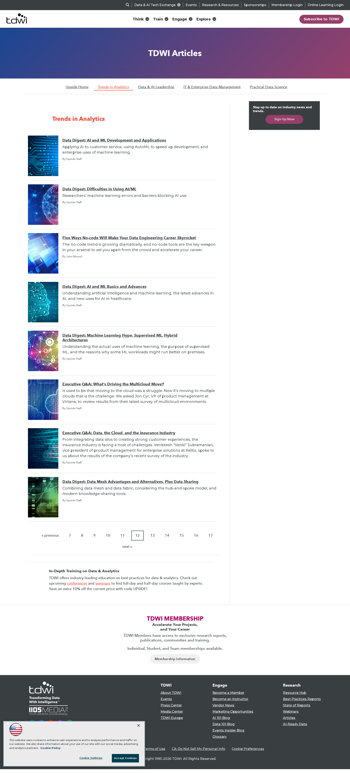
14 (167, 535)
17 (210, 535)
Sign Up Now (284, 119)
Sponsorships (255, 5)
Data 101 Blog (223, 724)
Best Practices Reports (302, 699)
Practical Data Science (268, 87)
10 (108, 535)
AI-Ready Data (295, 724)
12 (137, 535)
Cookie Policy (50, 748)
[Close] (138, 725)
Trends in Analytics (113, 87)
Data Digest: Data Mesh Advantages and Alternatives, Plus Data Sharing (130, 481)
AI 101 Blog (221, 718)
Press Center (171, 705)
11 (122, 535)
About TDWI (171, 693)
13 (152, 535)
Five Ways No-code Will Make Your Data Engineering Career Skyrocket (129, 238)
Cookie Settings (90, 757)
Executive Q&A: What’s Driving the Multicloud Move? (113, 384)
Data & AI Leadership (156, 87)
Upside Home (77, 87)
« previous (50, 535)
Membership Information (175, 659)
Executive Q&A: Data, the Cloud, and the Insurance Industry (118, 433)
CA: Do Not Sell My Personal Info (198, 749)
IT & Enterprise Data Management (212, 87)
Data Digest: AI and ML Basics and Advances (104, 286)
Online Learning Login (326, 5)
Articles (289, 718)
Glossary (219, 737)
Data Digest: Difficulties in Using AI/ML (99, 189)
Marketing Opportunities (232, 712)
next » (127, 546)
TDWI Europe (172, 718)
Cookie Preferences (248, 749)
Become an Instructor (230, 699)
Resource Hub (294, 693)
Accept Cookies (125, 758)
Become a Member (228, 693)
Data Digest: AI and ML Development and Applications (114, 140)
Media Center (172, 712)
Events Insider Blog (228, 730)
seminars (102, 583)
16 (196, 535)
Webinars (291, 712)
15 (181, 535)
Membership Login (287, 5)
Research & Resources (220, 5)
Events (191, 5)
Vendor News (223, 705)
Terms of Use (154, 749)
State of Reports (296, 705)
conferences (77, 583)
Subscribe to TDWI (321, 19)
